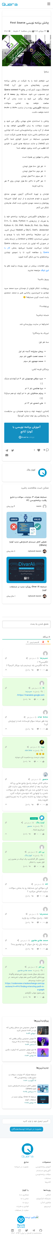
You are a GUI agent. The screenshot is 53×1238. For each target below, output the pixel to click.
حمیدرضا (28, 691)
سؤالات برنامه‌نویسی (43, 1174)
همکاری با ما (24, 1195)
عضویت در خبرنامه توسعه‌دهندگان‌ (26, 1129)
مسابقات (47, 1178)
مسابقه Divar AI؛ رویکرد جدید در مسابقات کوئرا (27, 588)
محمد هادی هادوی (25, 970)
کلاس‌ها (48, 1182)
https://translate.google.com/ (30, 695)
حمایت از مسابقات (22, 1210)
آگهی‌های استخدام (43, 1170)
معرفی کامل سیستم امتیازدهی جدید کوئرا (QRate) (27, 543)
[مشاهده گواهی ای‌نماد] (31, 1222)
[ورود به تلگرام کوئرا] (33, 1230)
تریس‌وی (47, 1206)
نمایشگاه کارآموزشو (43, 1198)
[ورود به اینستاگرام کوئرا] (19, 1230)
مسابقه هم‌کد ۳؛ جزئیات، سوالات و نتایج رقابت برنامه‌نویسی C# (28, 499)
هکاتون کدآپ (45, 1202)
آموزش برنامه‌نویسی (43, 1167)
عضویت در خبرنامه (21, 1167)
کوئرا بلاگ (40, 822)
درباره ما (26, 1202)
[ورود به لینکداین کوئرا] (12, 1230)
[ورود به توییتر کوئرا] (26, 1230)
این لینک (45, 270)
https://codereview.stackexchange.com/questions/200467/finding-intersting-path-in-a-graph (24, 986)
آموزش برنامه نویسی (28, 427)
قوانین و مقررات (22, 1206)
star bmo (28, 750)
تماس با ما (25, 1198)
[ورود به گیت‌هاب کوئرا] (40, 1230)
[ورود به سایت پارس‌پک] (21, 1222)
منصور (29, 826)
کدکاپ (48, 1195)
